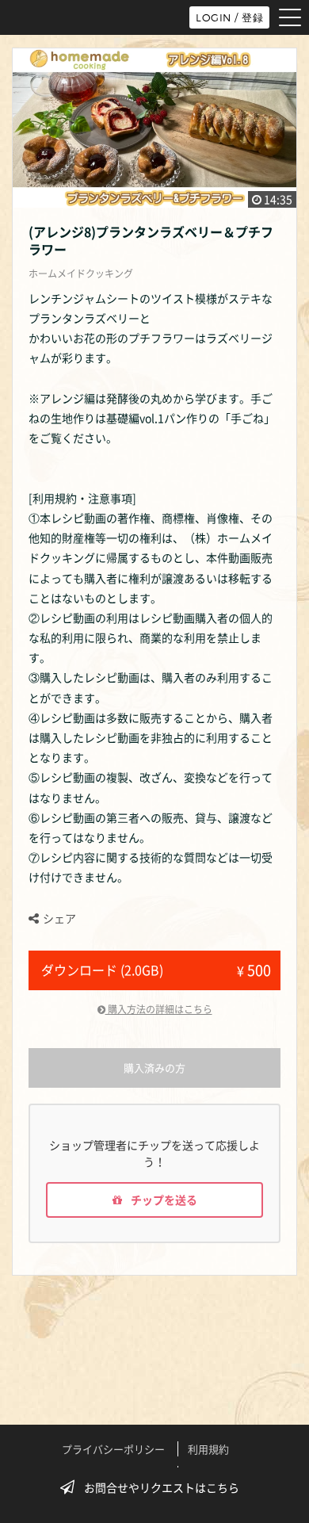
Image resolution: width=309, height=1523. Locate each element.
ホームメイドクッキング (81, 273)
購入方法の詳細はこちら (158, 1009)
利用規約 (208, 1448)
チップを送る (162, 1199)
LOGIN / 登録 (229, 17)
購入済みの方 (154, 1067)
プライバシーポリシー (113, 1448)
